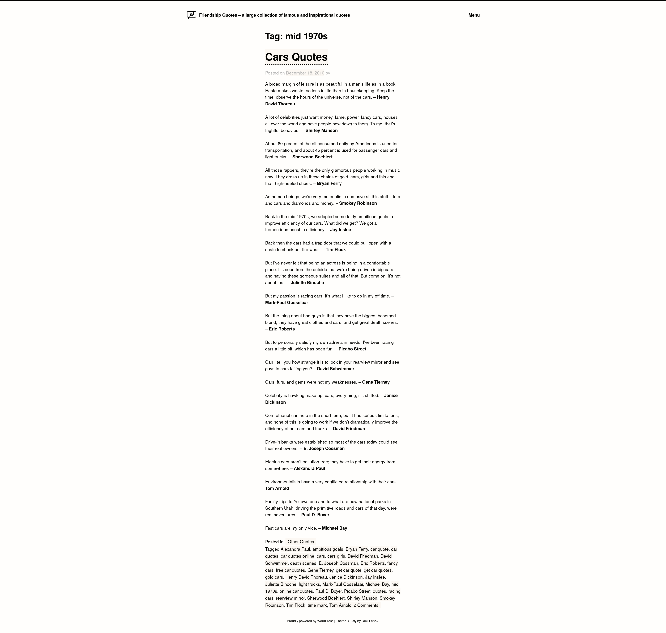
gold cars (274, 577)
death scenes (303, 563)
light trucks (309, 584)
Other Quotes (301, 541)
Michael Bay (377, 584)
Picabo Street (357, 591)
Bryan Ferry (357, 549)
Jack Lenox (370, 620)
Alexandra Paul (295, 549)
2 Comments (367, 605)
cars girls (336, 556)
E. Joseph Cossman (338, 563)
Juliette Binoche (280, 584)
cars (321, 556)
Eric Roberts (373, 563)
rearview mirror (290, 598)
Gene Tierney (321, 570)
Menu (474, 15)
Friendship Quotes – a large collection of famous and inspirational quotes (274, 15)
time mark (317, 605)
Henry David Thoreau (306, 577)
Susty (352, 620)
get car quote (348, 570)
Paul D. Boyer (328, 591)
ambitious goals (328, 549)
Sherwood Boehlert (326, 598)
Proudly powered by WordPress (310, 620)
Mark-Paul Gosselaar (342, 584)
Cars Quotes (296, 56)
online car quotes (296, 591)
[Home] (191, 18)
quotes (379, 591)
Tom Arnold (340, 605)
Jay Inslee (375, 577)
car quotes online (297, 556)
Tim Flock (295, 605)
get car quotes (378, 570)
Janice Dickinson (346, 577)
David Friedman (363, 556)
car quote (379, 549)
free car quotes (290, 570)
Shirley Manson (362, 598)
